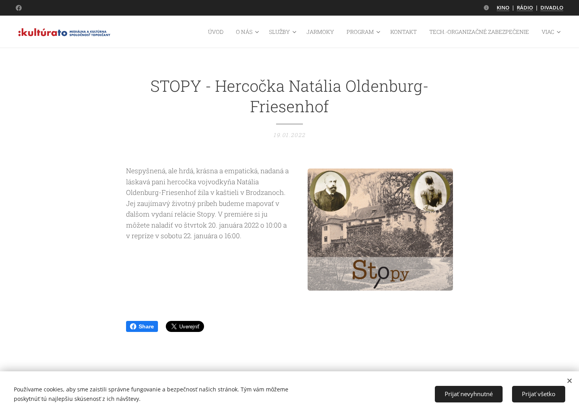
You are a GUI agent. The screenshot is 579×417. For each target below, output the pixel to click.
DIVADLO (551, 7)
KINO (503, 7)
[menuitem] (218, 32)
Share (146, 326)
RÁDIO (525, 7)
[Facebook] (19, 8)
